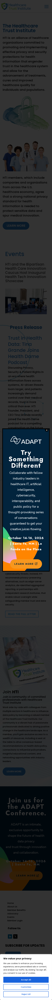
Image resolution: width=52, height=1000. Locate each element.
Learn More (24, 564)
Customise (26, 987)
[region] (26, 977)
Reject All (26, 994)
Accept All (26, 979)
